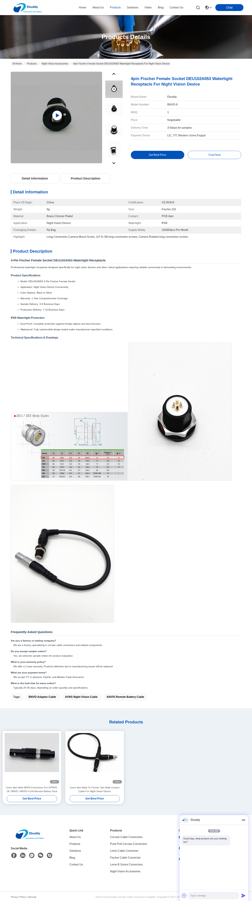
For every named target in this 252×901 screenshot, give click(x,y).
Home (82, 7)
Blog (72, 857)
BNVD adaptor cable (42, 696)
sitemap (32, 897)
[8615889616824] (32, 855)
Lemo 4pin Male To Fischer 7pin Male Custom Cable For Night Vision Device (95, 789)
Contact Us (76, 864)
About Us (75, 837)
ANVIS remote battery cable (125, 696)
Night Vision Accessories (55, 63)
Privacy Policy (18, 897)
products (115, 7)
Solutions (75, 850)
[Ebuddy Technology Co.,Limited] (27, 7)
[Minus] (243, 820)
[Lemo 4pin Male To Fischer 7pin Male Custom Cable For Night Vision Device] (94, 758)
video (148, 7)
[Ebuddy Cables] (49, 855)
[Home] (30, 838)
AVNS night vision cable (81, 696)
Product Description (85, 178)
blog (161, 7)
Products (32, 63)
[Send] (243, 895)
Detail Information (35, 178)
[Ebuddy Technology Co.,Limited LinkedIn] (23, 855)
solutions (132, 7)
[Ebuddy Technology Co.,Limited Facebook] (14, 855)
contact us (176, 7)
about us (98, 7)
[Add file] (184, 895)
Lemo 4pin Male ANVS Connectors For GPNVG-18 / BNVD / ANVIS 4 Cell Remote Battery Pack (32, 789)
